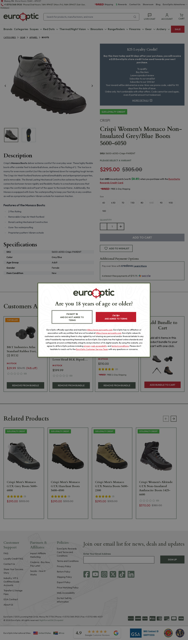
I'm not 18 (72, 317)
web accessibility (99, 346)
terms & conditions (120, 346)
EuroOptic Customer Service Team (92, 349)
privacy (87, 346)
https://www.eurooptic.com (100, 329)
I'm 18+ (116, 317)
